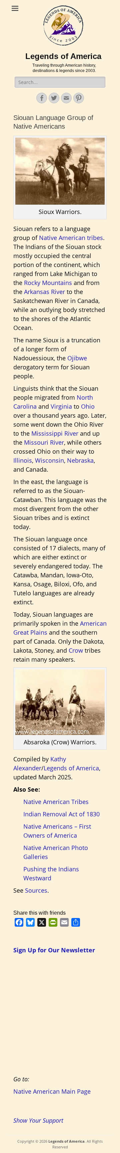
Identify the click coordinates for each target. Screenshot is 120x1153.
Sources (36, 890)
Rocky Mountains (48, 283)
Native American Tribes (56, 802)
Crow (76, 650)
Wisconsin (49, 460)
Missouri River (44, 442)
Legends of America (63, 56)
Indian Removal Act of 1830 (61, 814)
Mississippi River (54, 433)
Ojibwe (77, 358)
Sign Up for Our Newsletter (54, 950)
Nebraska (80, 460)
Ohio (88, 406)
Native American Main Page (52, 1091)
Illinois (22, 460)
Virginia (61, 406)
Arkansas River (44, 292)
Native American (62, 238)
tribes (95, 238)
